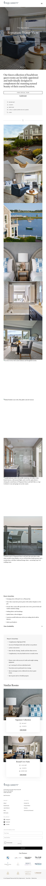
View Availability (9, 626)
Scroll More (23, 67)
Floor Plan (23, 95)
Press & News (27, 805)
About (5, 803)
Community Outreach (28, 810)
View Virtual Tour (23, 92)
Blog (5, 810)
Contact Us (26, 803)
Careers (25, 808)
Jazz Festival (6, 808)
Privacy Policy (28, 878)
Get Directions (7, 795)
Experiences (6, 805)
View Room (23, 729)
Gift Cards (6, 812)
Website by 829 (34, 878)
